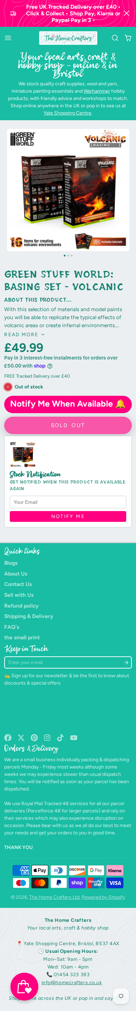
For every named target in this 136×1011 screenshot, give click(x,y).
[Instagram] (47, 737)
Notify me (67, 516)
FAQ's (11, 627)
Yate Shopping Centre (67, 113)
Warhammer (97, 91)
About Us (15, 573)
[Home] (68, 38)
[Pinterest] (34, 737)
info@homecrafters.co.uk (71, 983)
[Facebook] (8, 737)
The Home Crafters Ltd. (55, 897)
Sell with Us (18, 595)
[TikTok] (61, 737)
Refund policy (21, 605)
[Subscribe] (125, 662)
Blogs (10, 562)
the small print (22, 637)
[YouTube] (73, 737)
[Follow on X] (21, 737)
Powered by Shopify (103, 897)
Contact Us (18, 584)
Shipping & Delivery (28, 616)
